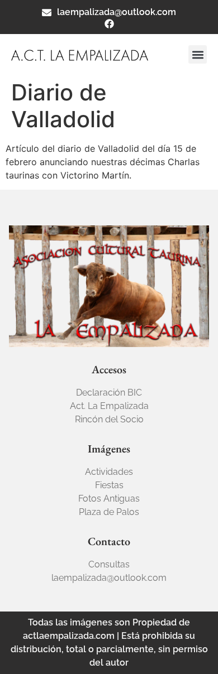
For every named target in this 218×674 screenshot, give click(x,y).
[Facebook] (109, 23)
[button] (197, 54)
